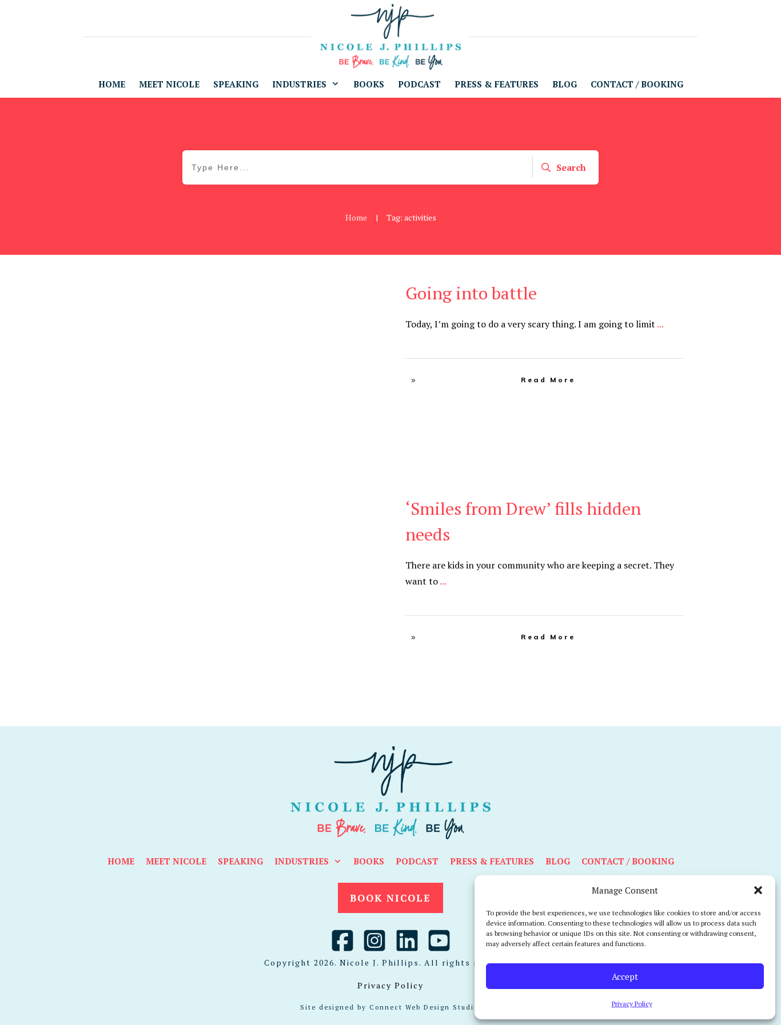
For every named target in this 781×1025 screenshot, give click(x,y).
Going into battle (471, 293)
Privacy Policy (632, 1003)
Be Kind (337, 505)
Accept (625, 976)
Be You (359, 290)
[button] (758, 890)
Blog (363, 505)
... (660, 324)
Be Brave (328, 290)
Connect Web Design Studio (424, 1007)
